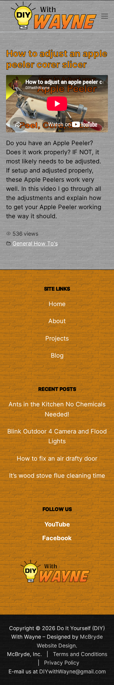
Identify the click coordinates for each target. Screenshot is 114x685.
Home (57, 304)
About (57, 321)
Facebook (57, 538)
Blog (57, 355)
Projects (57, 338)
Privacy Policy (61, 662)
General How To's (35, 243)
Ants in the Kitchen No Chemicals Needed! (57, 409)
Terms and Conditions (80, 654)
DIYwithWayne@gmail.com (72, 671)
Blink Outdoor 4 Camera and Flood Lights (57, 436)
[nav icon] (104, 16)
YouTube (57, 524)
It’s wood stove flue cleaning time (57, 475)
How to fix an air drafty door (57, 458)
